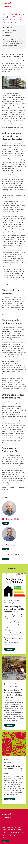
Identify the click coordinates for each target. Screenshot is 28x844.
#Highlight (18, 41)
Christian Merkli (7, 32)
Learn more (9, 649)
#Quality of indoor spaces (16, 43)
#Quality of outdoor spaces (10, 45)
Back (5, 559)
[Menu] (25, 4)
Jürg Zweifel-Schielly (10, 30)
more (5, 523)
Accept (6, 841)
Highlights (7, 35)
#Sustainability (7, 47)
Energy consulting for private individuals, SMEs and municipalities (14, 609)
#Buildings (8, 39)
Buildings (16, 686)
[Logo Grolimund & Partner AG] (6, 3)
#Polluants (6, 43)
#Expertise (11, 41)
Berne (4, 823)
